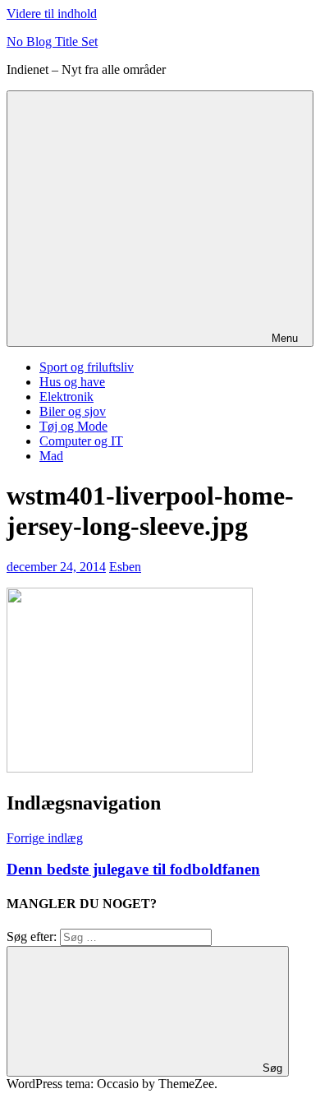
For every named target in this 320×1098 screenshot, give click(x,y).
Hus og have (72, 382)
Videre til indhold (52, 14)
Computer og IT (81, 441)
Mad (51, 456)
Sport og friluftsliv (86, 367)
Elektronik (66, 397)
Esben (125, 567)
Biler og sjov (72, 411)
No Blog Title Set (52, 41)
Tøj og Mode (73, 426)
